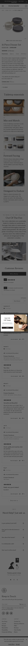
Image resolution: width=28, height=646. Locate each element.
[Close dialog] (26, 315)
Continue (7, 327)
